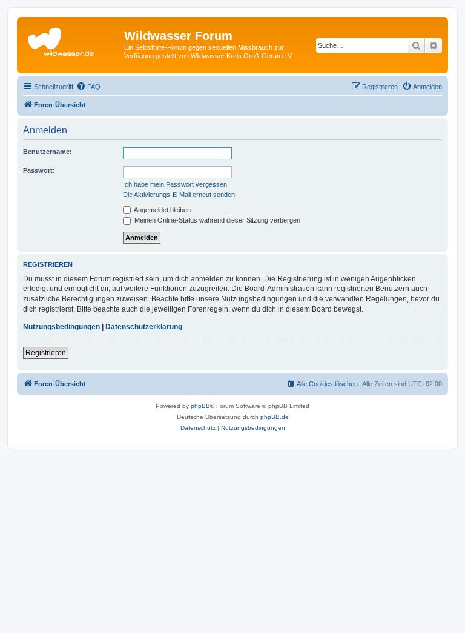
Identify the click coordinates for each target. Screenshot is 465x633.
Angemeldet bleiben (162, 209)
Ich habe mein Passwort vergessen (175, 184)
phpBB (200, 406)
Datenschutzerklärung (143, 327)
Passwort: (39, 170)
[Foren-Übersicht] (72, 39)
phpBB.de (274, 417)
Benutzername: (47, 151)
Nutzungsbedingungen (61, 327)
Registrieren (45, 353)
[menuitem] (88, 86)
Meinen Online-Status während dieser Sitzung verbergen (216, 220)
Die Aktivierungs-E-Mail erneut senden (179, 194)
